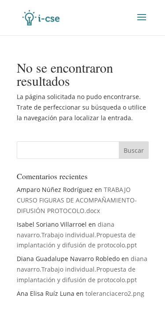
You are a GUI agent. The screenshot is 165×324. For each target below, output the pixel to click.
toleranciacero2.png (114, 293)
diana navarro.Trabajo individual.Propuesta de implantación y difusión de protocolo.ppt (77, 235)
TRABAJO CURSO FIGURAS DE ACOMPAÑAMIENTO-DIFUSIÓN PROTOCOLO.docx (77, 200)
